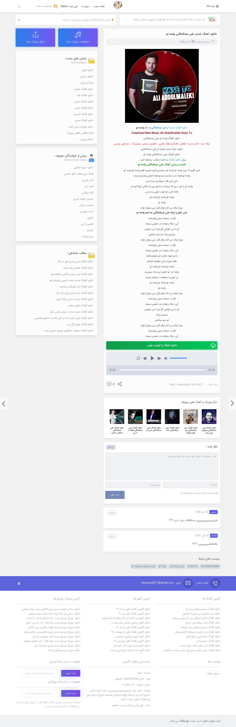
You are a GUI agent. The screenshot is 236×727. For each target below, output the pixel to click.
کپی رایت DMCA (69, 6)
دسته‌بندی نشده (203, 42)
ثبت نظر (115, 495)
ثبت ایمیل (71, 673)
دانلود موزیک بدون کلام (81, 127)
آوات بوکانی (87, 193)
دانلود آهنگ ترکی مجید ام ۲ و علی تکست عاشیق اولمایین (63, 318)
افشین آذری (87, 224)
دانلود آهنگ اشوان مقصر (80, 305)
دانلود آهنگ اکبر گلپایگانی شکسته (76, 287)
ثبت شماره (71, 693)
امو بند (90, 230)
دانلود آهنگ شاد (85, 95)
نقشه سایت (99, 6)
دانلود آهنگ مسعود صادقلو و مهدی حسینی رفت (68, 331)
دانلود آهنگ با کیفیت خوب (162, 345)
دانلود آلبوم (87, 70)
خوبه (143, 673)
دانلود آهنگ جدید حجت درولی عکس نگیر (71, 312)
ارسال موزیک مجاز (35, 42)
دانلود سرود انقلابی (83, 167)
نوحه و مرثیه (87, 83)
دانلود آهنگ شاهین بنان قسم (78, 268)
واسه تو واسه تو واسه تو (143, 566)
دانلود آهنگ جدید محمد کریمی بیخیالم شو (71, 280)
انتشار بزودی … (85, 139)
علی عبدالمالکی (158, 128)
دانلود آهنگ (175, 160)
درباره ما (85, 6)
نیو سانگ (210, 6)
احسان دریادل (86, 205)
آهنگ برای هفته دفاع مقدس (78, 174)
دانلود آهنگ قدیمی (83, 114)
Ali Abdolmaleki (210, 566)
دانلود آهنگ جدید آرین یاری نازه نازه (74, 293)
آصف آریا (89, 186)
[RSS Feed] (21, 583)
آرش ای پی (87, 180)
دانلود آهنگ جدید (178, 128)
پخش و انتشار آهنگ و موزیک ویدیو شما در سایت (86, 20)
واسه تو (162, 566)
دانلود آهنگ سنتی (84, 108)
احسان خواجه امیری (83, 199)
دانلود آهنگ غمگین (83, 89)
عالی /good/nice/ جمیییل (132, 679)
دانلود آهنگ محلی (83, 102)
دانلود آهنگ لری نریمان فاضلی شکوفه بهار (72, 274)
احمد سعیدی (86, 211)
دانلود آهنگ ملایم (84, 120)
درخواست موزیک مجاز (78, 42)
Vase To (192, 566)
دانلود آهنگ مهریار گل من (80, 324)
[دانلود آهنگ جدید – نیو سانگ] (118, 6)
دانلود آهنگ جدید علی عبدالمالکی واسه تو (191, 34)
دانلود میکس (86, 76)
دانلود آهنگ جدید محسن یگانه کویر (74, 299)
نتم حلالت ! (136, 684)
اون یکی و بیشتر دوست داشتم (131, 705)
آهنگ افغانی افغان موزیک (80, 133)
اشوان (90, 218)
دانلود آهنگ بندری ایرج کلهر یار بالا (75, 261)
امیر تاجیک (87, 237)
